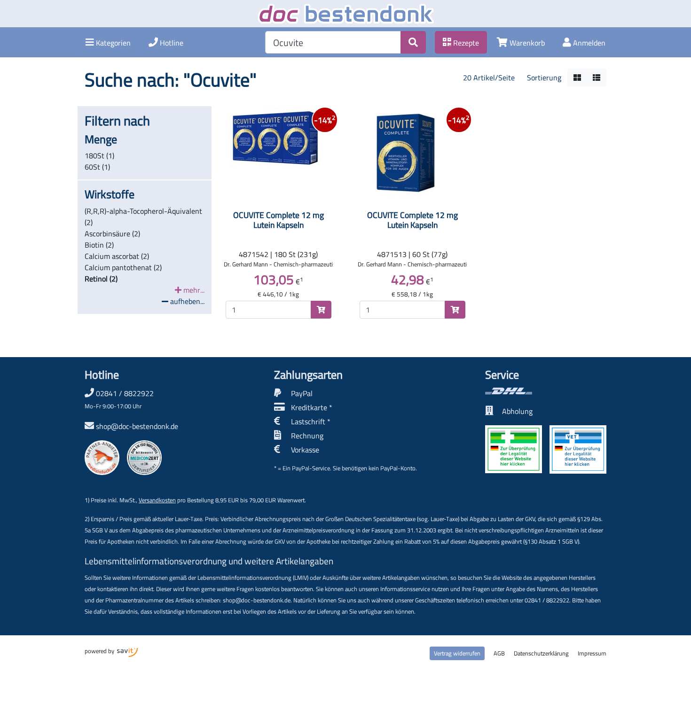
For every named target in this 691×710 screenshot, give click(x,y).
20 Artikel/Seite (489, 77)
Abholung (517, 411)
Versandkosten (157, 500)
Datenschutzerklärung (541, 653)
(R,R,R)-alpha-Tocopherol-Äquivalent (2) (143, 216)
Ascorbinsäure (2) (112, 233)
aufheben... (186, 301)
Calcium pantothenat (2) (123, 267)
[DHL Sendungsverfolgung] (545, 391)
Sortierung (544, 77)
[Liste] (596, 77)
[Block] (577, 77)
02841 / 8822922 (119, 399)
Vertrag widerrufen (457, 653)
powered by (100, 650)
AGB (499, 653)
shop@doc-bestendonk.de (137, 426)
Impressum (592, 653)
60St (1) (97, 167)
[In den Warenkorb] (321, 310)
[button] (108, 42)
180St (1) (99, 155)
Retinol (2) (101, 279)
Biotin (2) (99, 245)
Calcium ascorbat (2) (117, 256)
